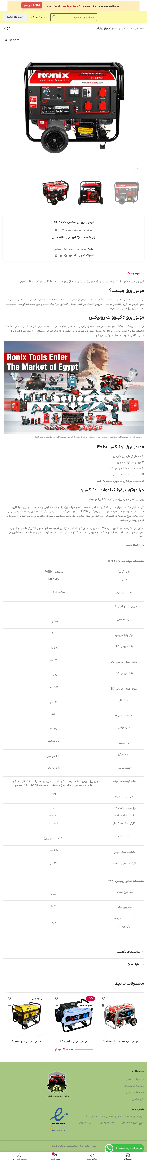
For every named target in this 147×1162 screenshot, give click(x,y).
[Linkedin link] (61, 255)
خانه (141, 29)
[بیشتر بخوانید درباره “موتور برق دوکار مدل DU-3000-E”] (103, 1005)
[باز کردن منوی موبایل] (142, 17)
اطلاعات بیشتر (32, 5)
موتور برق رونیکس (104, 29)
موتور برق (81, 249)
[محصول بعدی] (5, 29)
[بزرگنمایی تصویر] (137, 168)
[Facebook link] (75, 255)
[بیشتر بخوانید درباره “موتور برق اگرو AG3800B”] (56, 1005)
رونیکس (121, 29)
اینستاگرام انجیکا (15, 17)
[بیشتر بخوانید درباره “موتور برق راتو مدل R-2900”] (9, 1005)
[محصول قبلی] (12, 29)
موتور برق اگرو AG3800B (73, 1042)
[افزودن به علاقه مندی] (103, 998)
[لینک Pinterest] (65, 255)
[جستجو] (54, 17)
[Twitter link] (70, 255)
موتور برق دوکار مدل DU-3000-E (120, 1041)
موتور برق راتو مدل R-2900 (26, 1042)
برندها (132, 29)
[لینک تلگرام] (56, 255)
